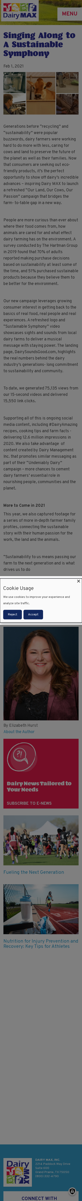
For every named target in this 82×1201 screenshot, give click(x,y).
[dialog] (41, 600)
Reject (12, 615)
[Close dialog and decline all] (78, 581)
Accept (33, 615)
